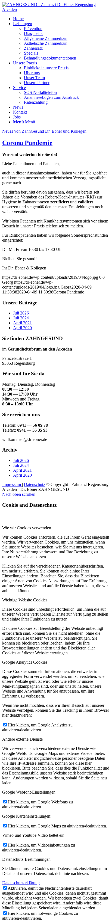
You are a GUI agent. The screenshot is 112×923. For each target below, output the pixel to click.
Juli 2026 (21, 313)
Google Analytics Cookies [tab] (24, 662)
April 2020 (22, 327)
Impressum (12, 484)
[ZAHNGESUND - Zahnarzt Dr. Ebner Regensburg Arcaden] (56, 9)
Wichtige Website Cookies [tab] (24, 600)
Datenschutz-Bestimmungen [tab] (26, 859)
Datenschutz (34, 484)
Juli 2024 (21, 318)
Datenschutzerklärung (21, 882)
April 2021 (22, 322)
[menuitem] (61, 18)
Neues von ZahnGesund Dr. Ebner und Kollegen (44, 131)
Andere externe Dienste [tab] (22, 739)
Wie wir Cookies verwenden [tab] (26, 528)
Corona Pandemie (27, 142)
